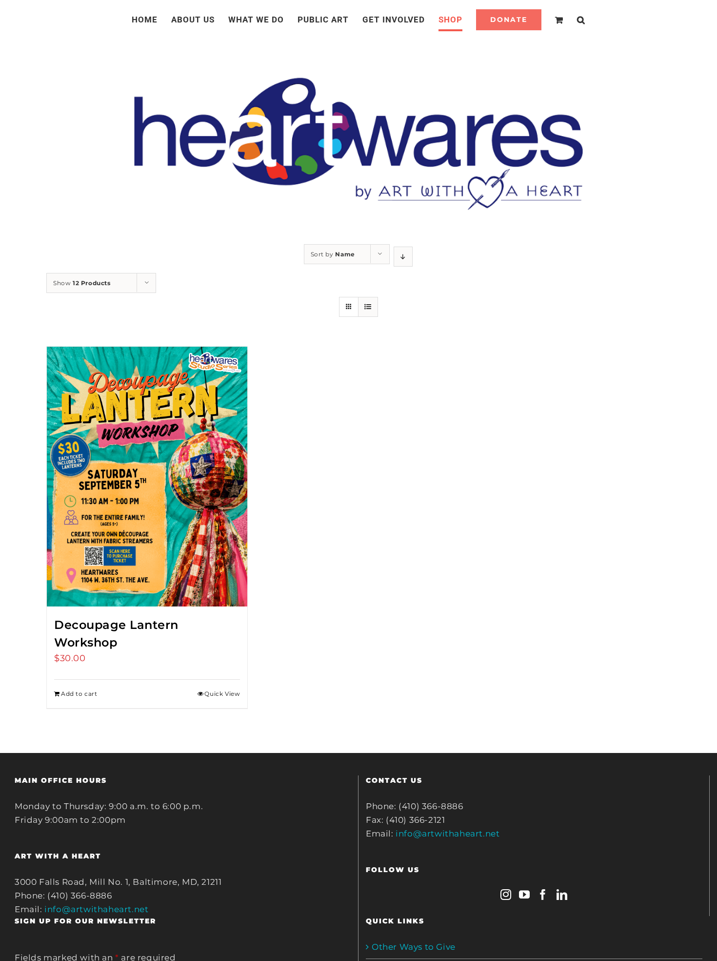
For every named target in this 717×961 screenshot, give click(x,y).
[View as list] (368, 306)
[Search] (569, 19)
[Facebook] (543, 894)
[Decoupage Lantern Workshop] (147, 476)
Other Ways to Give (414, 947)
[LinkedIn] (562, 894)
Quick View (222, 693)
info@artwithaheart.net (96, 909)
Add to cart (79, 693)
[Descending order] (403, 257)
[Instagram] (506, 894)
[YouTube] (524, 894)
